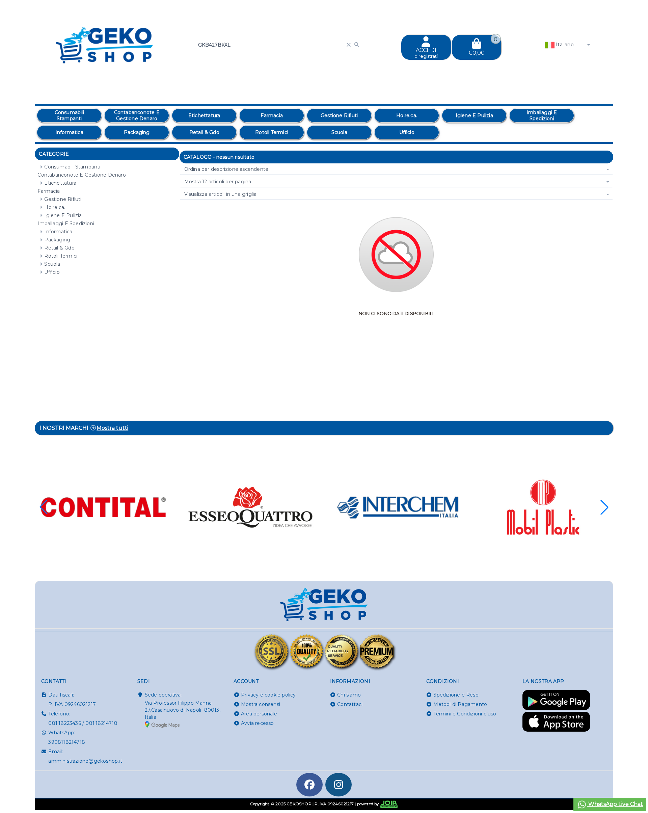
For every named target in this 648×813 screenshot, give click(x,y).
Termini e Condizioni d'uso (464, 714)
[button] (604, 507)
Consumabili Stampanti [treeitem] (72, 167)
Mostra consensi (260, 704)
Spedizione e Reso (455, 695)
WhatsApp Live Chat (615, 804)
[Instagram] (338, 784)
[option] (69, 115)
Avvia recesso (257, 723)
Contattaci (349, 704)
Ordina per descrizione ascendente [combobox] (226, 169)
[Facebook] (309, 784)
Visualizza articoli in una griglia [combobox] (220, 194)
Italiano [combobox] (564, 45)
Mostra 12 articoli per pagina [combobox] (217, 182)
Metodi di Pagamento (460, 704)
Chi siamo (349, 695)
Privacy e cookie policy (268, 695)
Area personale (259, 714)
